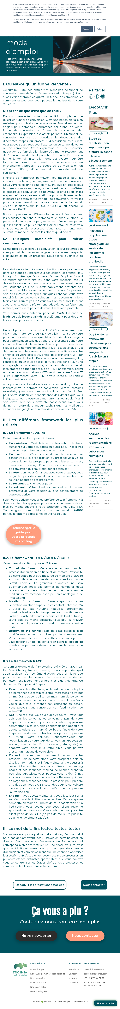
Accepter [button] (86, 29)
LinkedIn (72, 973)
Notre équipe (37, 969)
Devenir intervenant (94, 969)
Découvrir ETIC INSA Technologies (47, 973)
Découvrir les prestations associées (40, 885)
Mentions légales (39, 991)
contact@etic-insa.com (95, 973)
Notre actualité (38, 982)
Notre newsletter (36, 936)
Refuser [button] (100, 29)
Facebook (73, 982)
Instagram (73, 978)
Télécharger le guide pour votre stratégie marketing (24, 534)
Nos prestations (38, 978)
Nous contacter (105, 1003)
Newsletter (74, 969)
